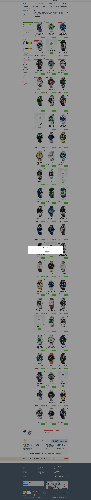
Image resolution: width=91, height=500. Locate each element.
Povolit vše (47, 251)
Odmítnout (43, 251)
